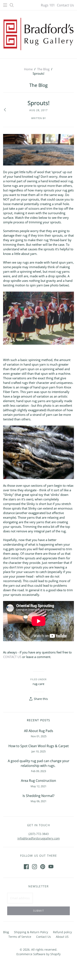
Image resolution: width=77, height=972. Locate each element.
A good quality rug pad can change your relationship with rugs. (38, 763)
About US (62, 937)
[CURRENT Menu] (5, 5)
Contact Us (65, 5)
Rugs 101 (48, 5)
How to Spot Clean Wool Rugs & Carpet (38, 746)
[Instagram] (34, 866)
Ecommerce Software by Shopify (38, 954)
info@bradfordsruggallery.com (38, 838)
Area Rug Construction (38, 780)
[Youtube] (50, 866)
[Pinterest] (42, 866)
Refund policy (62, 932)
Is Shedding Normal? (38, 795)
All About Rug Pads (38, 731)
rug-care (38, 684)
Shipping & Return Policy (31, 932)
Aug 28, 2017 (38, 110)
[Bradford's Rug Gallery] (38, 33)
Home (28, 69)
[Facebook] (26, 866)
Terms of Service (19, 937)
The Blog (43, 69)
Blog (6, 932)
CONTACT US (12, 657)
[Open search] (12, 5)
